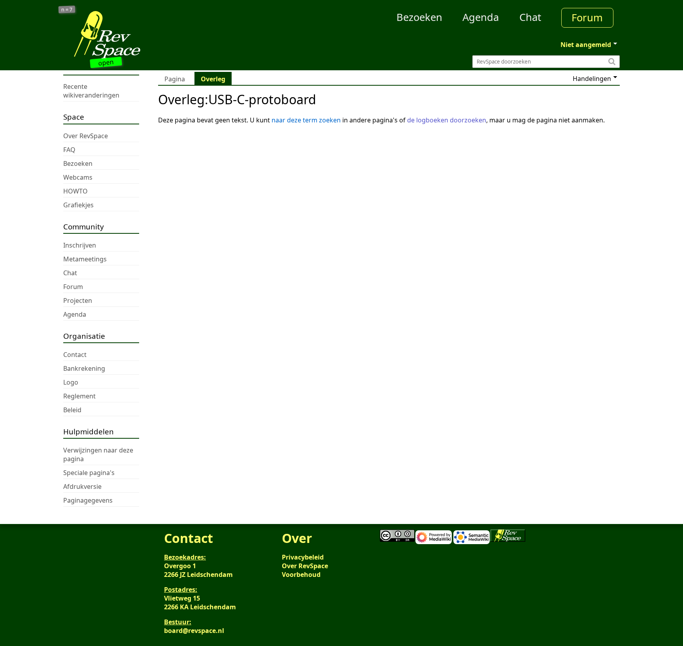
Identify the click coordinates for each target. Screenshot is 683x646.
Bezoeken (419, 17)
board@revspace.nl (194, 630)
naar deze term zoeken (306, 120)
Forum (587, 17)
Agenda (480, 17)
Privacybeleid (303, 557)
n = (67, 9)
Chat (530, 17)
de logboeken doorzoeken (446, 120)
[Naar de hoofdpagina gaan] (132, 35)
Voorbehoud (301, 574)
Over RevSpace (305, 565)
